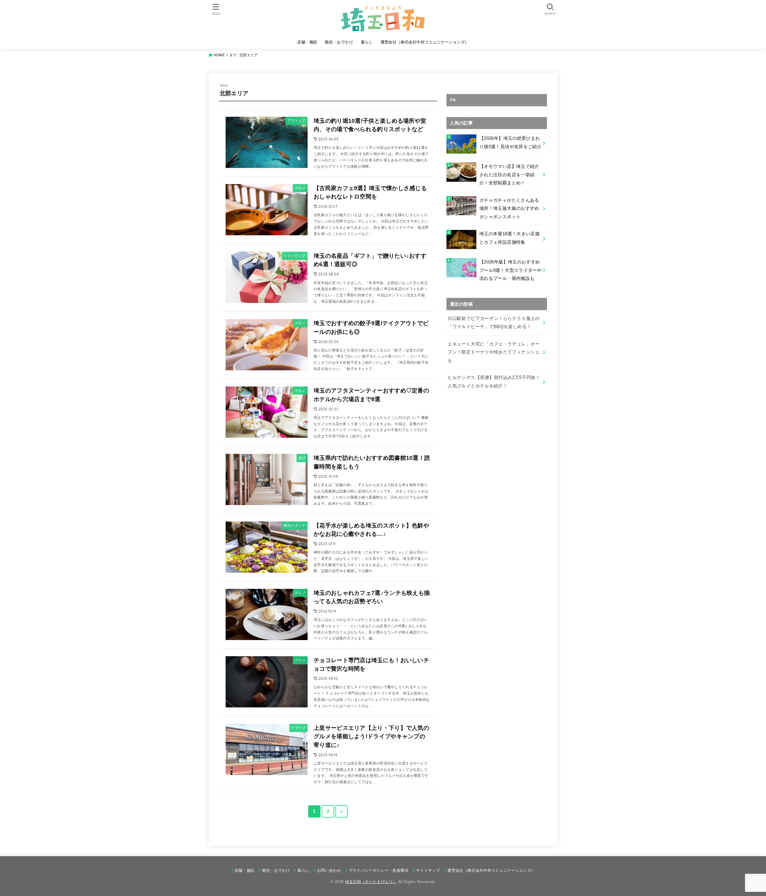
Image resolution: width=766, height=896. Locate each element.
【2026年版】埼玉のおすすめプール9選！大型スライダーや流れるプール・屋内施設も (510, 270)
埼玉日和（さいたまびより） (371, 882)
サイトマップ (428, 870)
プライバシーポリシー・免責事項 (378, 870)
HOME (219, 55)
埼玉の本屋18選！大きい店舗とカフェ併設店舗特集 (509, 238)
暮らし (367, 42)
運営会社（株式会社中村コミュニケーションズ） (425, 42)
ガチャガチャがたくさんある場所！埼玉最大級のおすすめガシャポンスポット (509, 208)
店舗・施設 (307, 42)
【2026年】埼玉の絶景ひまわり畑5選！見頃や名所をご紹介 (510, 142)
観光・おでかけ (339, 42)
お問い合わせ (329, 870)
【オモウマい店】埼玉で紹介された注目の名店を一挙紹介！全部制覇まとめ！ (509, 174)
